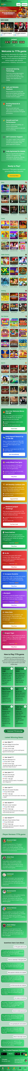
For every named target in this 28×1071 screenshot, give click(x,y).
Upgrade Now (14, 499)
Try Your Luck (14, 524)
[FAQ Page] (26, 1054)
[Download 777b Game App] (14, 12)
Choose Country (23, 1)
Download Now (14, 176)
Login (18, 4)
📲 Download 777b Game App (14, 731)
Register (24, 4)
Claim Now (14, 428)
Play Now (14, 476)
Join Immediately (14, 454)
